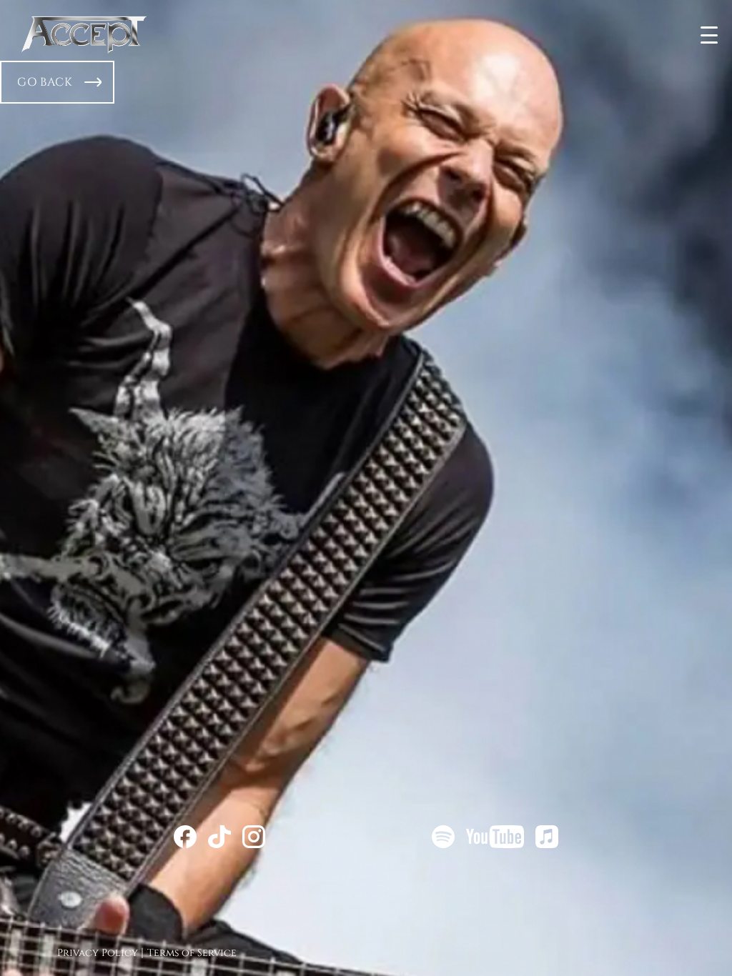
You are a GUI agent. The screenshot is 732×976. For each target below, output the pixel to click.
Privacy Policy (97, 953)
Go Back (45, 82)
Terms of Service (192, 953)
